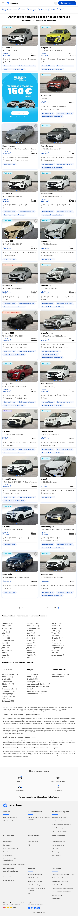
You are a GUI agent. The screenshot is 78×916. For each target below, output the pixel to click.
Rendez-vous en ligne (59, 817)
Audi (55, 631)
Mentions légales (57, 895)
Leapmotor (57, 648)
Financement (7, 841)
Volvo (56, 633)
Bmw (55, 626)
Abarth (31, 650)
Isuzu (5, 657)
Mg (5, 643)
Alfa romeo (57, 645)
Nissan (7, 628)
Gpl (30, 689)
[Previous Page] (19, 608)
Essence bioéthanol (36, 694)
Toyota (56, 628)
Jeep (5, 648)
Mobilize (31, 655)
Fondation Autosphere (35, 874)
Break (6, 679)
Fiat (55, 635)
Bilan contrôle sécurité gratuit (61, 824)
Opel (31, 633)
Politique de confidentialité (60, 878)
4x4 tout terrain (10, 674)
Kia (5, 635)
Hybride (32, 679)
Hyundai (57, 638)
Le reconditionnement (10, 877)
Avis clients (56, 848)
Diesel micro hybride (37, 691)
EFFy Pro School (33, 878)
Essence (32, 674)
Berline (7, 677)
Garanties (6, 845)
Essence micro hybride (38, 684)
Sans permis (8, 696)
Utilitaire (8, 701)
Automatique (60, 674)
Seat (6, 638)
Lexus (31, 640)
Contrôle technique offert (60, 828)
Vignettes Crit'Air (8, 880)
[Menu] (3, 3)
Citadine (8, 684)
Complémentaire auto (10, 852)
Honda (31, 652)
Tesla (54, 652)
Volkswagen (34, 628)
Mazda (31, 645)
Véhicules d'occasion (10, 817)
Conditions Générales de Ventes (62, 888)
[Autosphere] (12, 3)
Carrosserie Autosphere (60, 831)
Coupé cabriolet (9, 689)
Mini (6, 633)
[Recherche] (51, 3)
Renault (8, 623)
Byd (4, 652)
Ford (6, 631)
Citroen (7, 626)
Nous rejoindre (56, 855)
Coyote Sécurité (8, 855)
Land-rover (8, 640)
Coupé (6, 686)
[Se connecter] (55, 3)
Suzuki (56, 640)
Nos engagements (58, 845)
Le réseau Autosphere (35, 881)
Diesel (32, 677)
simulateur (37, 741)
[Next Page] (58, 608)
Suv (6, 698)
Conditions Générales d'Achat (61, 892)
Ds (30, 631)
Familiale (8, 691)
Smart (55, 650)
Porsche (56, 643)
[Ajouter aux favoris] (35, 27)
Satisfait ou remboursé (10, 848)
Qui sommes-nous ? (58, 841)
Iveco (5, 655)
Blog (29, 893)
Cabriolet (7, 681)
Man (30, 657)
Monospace (8, 694)
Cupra (6, 645)
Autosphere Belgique (34, 885)
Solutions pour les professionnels (14, 864)
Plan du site (56, 898)
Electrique (33, 681)
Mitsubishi (33, 635)
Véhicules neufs (8, 821)
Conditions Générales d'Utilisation (63, 874)
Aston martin (58, 655)
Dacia (56, 623)
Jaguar (31, 648)
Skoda (31, 638)
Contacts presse (57, 852)
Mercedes (33, 626)
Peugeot (33, 623)
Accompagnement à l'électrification (9, 859)
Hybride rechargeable (38, 686)
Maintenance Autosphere (60, 821)
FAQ (29, 845)
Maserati (7, 650)
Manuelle (57, 677)
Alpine (31, 643)
